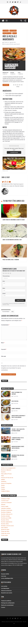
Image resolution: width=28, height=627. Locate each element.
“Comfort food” (5, 500)
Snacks (3, 485)
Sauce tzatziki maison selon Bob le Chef (12, 239)
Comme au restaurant (6, 502)
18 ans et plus (4, 535)
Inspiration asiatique (6, 508)
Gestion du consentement (7, 605)
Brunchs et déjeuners (6, 470)
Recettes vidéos (5, 523)
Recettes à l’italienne (6, 512)
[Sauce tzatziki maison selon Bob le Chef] (14, 225)
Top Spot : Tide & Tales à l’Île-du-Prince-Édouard (18, 430)
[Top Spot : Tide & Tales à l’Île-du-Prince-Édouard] (5, 431)
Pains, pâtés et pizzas (7, 33)
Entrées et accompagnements (8, 468)
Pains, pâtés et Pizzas (6, 473)
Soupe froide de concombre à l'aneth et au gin (13, 219)
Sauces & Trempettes (6, 483)
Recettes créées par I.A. (6, 514)
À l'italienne (5, 30)
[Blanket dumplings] (5, 410)
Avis (4, 281)
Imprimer (5, 85)
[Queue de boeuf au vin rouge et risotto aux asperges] (5, 418)
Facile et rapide (13, 30)
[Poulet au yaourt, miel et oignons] (14, 244)
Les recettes (4, 586)
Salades (3, 479)
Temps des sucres (5, 533)
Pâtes (2, 475)
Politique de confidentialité (7, 603)
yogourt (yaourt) (16, 44)
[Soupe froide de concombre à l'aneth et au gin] (14, 205)
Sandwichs (3, 481)
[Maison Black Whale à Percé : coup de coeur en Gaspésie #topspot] (5, 449)
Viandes (3, 489)
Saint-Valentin (4, 527)
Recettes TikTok (5, 520)
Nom (4, 288)
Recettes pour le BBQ (6, 518)
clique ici (10, 565)
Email (4, 293)
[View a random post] (25, 20)
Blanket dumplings (16, 408)
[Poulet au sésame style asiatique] (5, 395)
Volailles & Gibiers (5, 491)
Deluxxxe (3, 504)
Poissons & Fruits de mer (7, 477)
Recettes (14, 33)
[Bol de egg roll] (5, 403)
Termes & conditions (6, 600)
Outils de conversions (6, 590)
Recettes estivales (5, 516)
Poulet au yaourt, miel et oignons (11, 259)
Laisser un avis (14, 152)
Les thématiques (5, 588)
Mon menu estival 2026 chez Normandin (18, 456)
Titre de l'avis (6, 276)
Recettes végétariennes (6, 521)
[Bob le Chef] (3, 20)
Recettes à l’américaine (6, 510)
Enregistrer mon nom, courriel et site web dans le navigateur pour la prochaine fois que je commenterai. (13, 368)
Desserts (3, 471)
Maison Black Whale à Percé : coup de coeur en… (18, 447)
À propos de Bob (5, 573)
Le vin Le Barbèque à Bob (7, 578)
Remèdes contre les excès (7, 525)
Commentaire (5, 325)
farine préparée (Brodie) (8, 44)
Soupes (3, 487)
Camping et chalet (5, 498)
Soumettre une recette (6, 592)
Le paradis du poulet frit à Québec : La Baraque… (18, 438)
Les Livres (3, 576)
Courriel (3, 349)
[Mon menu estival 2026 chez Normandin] (5, 458)
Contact (3, 607)
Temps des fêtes (5, 531)
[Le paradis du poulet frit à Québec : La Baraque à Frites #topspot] (5, 440)
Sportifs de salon (5, 529)
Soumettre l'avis (20, 300)
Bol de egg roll (15, 401)
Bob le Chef (13, 42)
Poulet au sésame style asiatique (17, 393)
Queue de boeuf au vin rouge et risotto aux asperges (18, 416)
